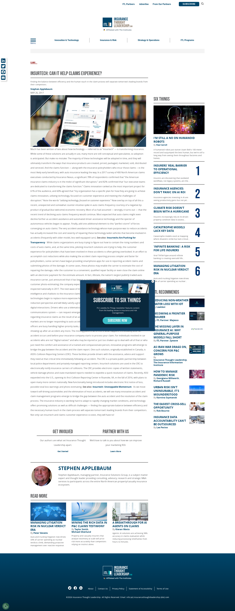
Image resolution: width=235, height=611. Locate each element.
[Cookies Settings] (5, 606)
